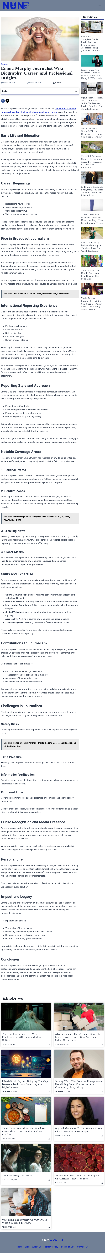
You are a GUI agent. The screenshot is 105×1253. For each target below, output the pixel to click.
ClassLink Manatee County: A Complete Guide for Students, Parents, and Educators (91, 162)
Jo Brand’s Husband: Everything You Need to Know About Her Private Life (92, 191)
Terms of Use (68, 1246)
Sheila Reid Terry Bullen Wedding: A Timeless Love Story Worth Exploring (92, 246)
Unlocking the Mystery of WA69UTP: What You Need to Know (24, 1221)
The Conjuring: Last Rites (17, 1175)
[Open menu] (99, 5)
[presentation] (92, 27)
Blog (27, 1246)
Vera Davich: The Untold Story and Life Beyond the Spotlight (90, 274)
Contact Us (82, 1246)
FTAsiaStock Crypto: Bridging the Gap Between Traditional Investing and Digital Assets (25, 1084)
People (4, 64)
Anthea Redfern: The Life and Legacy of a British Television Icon (77, 1177)
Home (19, 1246)
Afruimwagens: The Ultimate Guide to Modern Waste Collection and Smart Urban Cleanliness (78, 1037)
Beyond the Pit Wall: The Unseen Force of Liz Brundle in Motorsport (78, 1130)
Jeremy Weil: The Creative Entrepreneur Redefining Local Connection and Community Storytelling (78, 1084)
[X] (7, 101)
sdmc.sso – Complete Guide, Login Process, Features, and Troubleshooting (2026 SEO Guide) (91, 43)
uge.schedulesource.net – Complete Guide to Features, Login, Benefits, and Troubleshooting (92, 103)
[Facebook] (3, 101)
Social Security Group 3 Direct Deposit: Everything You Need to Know (91, 132)
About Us (36, 1246)
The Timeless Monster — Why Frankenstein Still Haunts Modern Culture (21, 1037)
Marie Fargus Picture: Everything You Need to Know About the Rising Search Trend (91, 304)
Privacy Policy (51, 1246)
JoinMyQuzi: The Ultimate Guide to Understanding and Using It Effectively (91, 74)
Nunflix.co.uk (57, 1240)
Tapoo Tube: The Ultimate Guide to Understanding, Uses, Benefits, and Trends (92, 218)
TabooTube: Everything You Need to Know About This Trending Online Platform (23, 1131)
